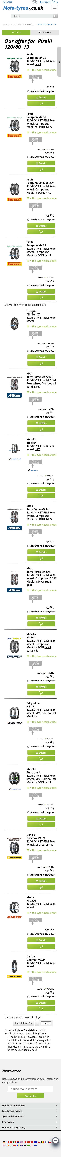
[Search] (55, 16)
